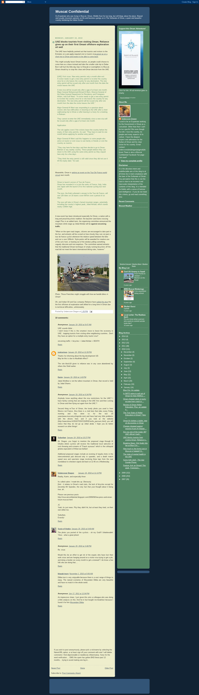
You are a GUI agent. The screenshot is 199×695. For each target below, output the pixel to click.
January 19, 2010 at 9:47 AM (80, 325)
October (127, 358)
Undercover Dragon (66, 473)
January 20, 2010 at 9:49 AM (82, 529)
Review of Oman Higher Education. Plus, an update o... (134, 407)
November (128, 355)
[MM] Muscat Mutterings (134, 289)
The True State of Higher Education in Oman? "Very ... (134, 415)
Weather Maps (136, 264)
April (126, 378)
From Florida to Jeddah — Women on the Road (139, 277)
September (128, 362)
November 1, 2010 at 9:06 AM (81, 574)
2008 (124, 476)
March (126, 381)
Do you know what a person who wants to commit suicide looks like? (134, 321)
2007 (124, 479)
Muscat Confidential (72, 11)
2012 (124, 343)
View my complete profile (131, 161)
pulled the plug (102, 302)
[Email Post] (90, 312)
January (127, 387)
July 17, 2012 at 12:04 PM (79, 594)
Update (126, 309)
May (126, 375)
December (128, 352)
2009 (124, 473)
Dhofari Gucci (129, 307)
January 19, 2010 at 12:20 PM (80, 352)
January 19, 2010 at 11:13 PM (90, 473)
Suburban (62, 438)
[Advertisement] (83, 32)
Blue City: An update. (131, 390)
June (126, 371)
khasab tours (63, 574)
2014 (124, 336)
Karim (60, 377)
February (127, 384)
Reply (60, 345)
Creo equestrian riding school (140, 292)
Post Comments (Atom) (71, 673)
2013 (124, 340)
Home (82, 668)
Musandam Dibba (77, 602)
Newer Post (55, 668)
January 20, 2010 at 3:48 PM (80, 546)
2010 (124, 349)
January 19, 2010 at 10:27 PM (78, 438)
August (127, 365)
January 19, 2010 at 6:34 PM (80, 395)
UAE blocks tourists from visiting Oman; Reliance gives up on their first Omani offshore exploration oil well (82, 44)
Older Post (109, 668)
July (126, 368)
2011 (124, 346)
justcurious (62, 352)
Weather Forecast (125, 264)
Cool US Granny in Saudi (134, 272)
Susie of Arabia (64, 529)
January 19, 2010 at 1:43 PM (75, 377)
